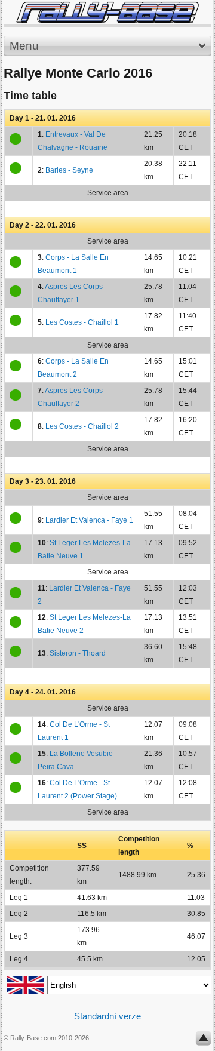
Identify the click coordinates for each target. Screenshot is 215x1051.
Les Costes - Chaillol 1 (82, 322)
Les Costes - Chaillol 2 (82, 426)
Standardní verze (107, 1016)
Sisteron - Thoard (78, 653)
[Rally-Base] (107, 12)
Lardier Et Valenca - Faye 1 (89, 520)
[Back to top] (203, 1041)
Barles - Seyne (69, 170)
